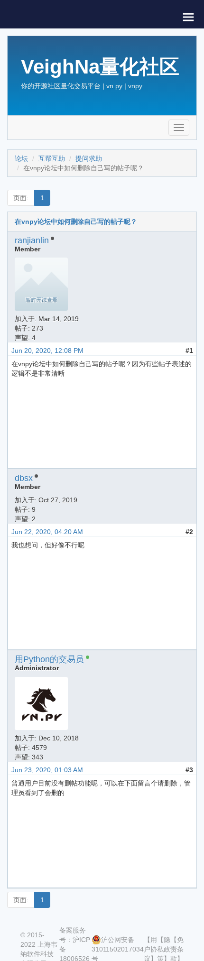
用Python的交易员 (49, 659)
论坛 (21, 158)
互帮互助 (51, 158)
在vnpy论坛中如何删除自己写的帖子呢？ (76, 221)
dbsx (24, 478)
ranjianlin (32, 240)
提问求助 (88, 158)
